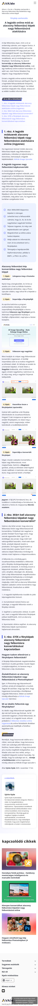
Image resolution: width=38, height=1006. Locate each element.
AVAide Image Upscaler (23, 159)
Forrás (10, 9)
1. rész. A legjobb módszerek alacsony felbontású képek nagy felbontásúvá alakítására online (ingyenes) (17, 105)
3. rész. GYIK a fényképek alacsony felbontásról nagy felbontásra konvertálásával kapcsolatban (15, 118)
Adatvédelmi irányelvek (22, 1002)
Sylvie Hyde (10, 768)
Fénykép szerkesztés (21, 9)
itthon (4, 9)
